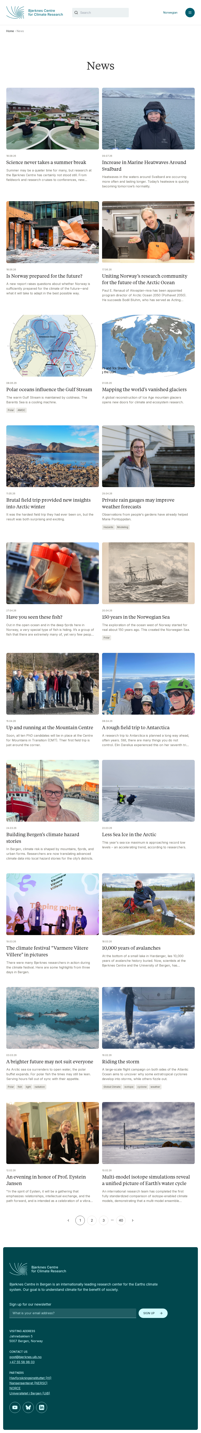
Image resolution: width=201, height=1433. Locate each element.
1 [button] (80, 1220)
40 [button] (121, 1220)
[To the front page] (100, 1269)
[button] (68, 1220)
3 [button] (103, 1220)
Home (10, 31)
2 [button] (92, 1220)
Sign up (149, 1313)
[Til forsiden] (34, 12)
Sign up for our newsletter (30, 1304)
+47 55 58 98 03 (22, 1362)
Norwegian (170, 12)
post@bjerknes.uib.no (25, 1357)
